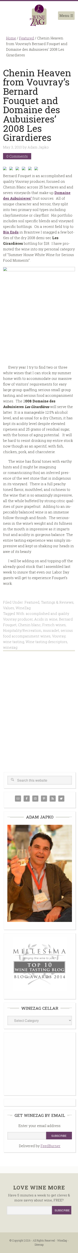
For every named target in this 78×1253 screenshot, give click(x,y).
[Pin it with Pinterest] (24, 169)
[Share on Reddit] (18, 169)
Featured (31, 602)
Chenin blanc (29, 624)
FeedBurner (50, 1146)
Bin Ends (11, 232)
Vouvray (58, 636)
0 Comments (17, 156)
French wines (54, 624)
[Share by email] (37, 169)
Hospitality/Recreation (22, 630)
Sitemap (39, 1244)
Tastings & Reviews (57, 602)
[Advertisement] (39, 1063)
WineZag (39, 15)
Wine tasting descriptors (46, 641)
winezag (10, 647)
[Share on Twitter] (12, 169)
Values (8, 608)
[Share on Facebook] (5, 169)
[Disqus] (39, 716)
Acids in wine (45, 619)
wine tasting (13, 641)
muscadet (51, 630)
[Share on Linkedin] (30, 169)
